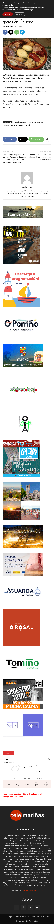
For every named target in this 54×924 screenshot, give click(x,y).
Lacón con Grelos (17, 125)
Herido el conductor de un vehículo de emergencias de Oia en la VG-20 (40, 157)
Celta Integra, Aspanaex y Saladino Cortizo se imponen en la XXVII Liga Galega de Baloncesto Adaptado (14, 158)
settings (29, 10)
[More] (47, 139)
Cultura (6, 125)
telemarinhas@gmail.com (32, 890)
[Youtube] (37, 907)
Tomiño (28, 125)
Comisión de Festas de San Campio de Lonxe (28, 122)
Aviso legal (8, 917)
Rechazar (19, 14)
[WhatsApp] (16, 32)
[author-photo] (27, 184)
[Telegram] (22, 32)
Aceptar (7, 14)
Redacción (9, 26)
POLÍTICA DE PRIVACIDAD (40, 917)
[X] (10, 32)
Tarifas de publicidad (22, 917)
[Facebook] (5, 32)
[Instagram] (23, 907)
